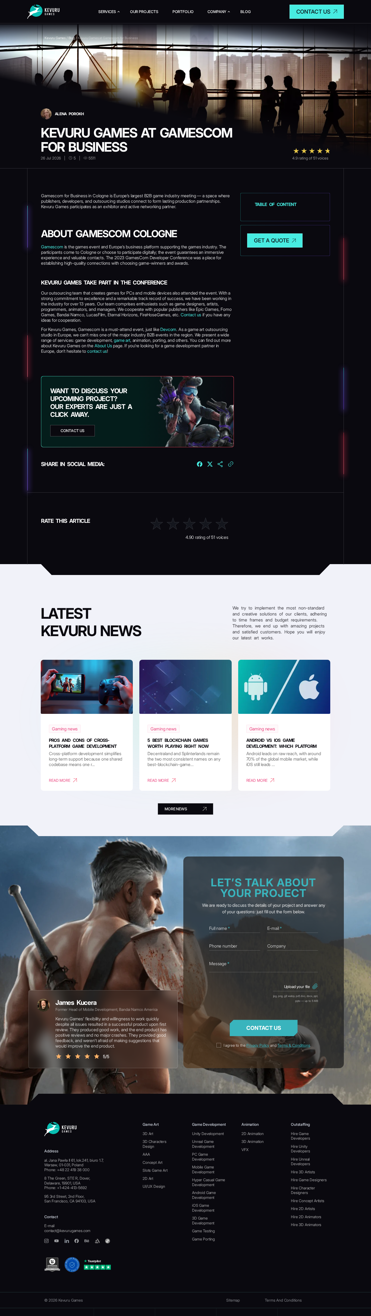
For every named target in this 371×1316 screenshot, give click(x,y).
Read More (59, 780)
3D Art (148, 1133)
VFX (245, 1149)
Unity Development (208, 1133)
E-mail (274, 928)
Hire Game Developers (300, 1136)
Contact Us (263, 1028)
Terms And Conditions (283, 1300)
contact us (97, 351)
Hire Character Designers (303, 1190)
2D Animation (252, 1133)
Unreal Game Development (203, 1144)
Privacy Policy (257, 1045)
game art (122, 340)
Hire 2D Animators (306, 1216)
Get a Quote (271, 240)
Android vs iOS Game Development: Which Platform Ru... (281, 746)
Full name (219, 928)
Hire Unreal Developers (300, 1161)
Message (219, 963)
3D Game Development (203, 1220)
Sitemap (233, 1300)
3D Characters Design (154, 1144)
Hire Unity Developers (300, 1149)
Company (216, 11)
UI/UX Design (154, 1186)
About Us (104, 345)
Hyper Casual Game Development (208, 1182)
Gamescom (52, 246)
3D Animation (252, 1141)
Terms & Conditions (293, 1045)
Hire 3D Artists (303, 1172)
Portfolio (183, 11)
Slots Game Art (155, 1170)
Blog (245, 11)
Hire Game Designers (309, 1179)
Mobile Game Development (203, 1169)
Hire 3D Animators (306, 1224)
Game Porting (203, 1239)
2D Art (148, 1178)
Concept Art (152, 1162)
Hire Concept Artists (307, 1200)
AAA (146, 1154)
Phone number (223, 946)
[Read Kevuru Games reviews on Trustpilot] (97, 1264)
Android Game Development (204, 1195)
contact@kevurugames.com (67, 1230)
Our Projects (144, 11)
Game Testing (203, 1231)
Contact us (313, 11)
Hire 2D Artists (303, 1208)
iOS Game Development (203, 1207)
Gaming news (65, 729)
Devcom (168, 329)
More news (176, 809)
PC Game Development (203, 1156)
